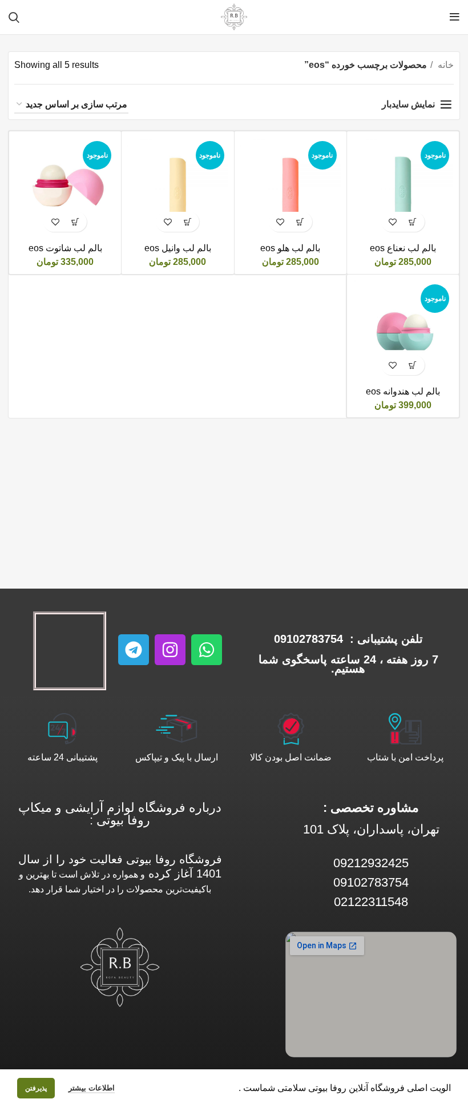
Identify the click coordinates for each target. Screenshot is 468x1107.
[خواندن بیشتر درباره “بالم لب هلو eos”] (300, 222)
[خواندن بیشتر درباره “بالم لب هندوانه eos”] (413, 365)
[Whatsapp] (206, 649)
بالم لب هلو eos (290, 248)
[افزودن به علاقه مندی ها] (393, 222)
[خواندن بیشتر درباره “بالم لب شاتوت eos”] (75, 222)
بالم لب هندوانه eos (403, 391)
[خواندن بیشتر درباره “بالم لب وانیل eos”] (187, 222)
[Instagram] (170, 649)
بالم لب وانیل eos (177, 248)
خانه (444, 65)
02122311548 (371, 902)
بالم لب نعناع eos (403, 248)
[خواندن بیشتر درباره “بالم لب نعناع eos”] (413, 222)
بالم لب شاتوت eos (65, 248)
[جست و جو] (14, 17)
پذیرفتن (36, 1088)
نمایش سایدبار (408, 104)
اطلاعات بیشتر (91, 1088)
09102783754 (308, 639)
